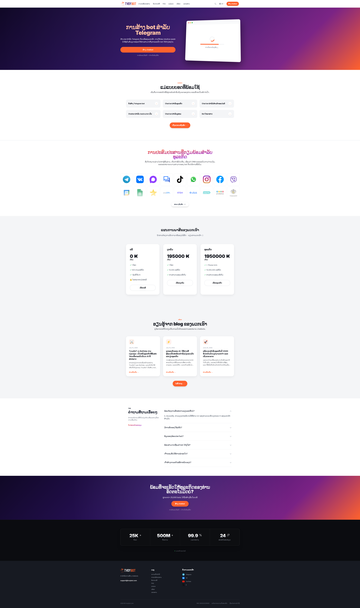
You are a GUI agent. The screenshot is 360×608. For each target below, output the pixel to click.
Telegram (188, 574)
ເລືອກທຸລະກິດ (217, 283)
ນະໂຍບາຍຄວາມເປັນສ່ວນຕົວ (219, 603)
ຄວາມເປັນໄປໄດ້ (155, 574)
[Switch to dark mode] (215, 3)
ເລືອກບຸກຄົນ (180, 283)
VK (187, 578)
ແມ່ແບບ (171, 4)
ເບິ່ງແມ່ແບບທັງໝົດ (180, 125)
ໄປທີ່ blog (180, 384)
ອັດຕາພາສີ (156, 4)
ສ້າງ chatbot (232, 4)
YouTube (188, 581)
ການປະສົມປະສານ (144, 4)
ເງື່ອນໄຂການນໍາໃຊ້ (235, 603)
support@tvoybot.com (128, 580)
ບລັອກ (178, 4)
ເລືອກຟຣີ (143, 288)
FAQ (164, 4)
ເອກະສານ (186, 4)
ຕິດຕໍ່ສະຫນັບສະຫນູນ (135, 425)
